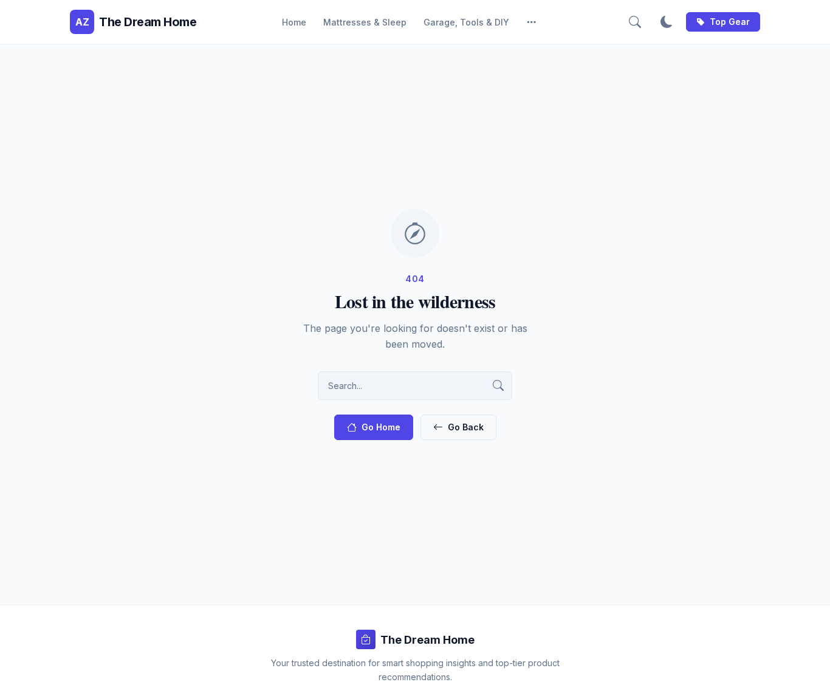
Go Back (466, 427)
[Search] (635, 22)
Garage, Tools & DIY (466, 22)
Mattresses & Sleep (364, 22)
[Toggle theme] (666, 22)
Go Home (381, 427)
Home (294, 22)
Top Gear (730, 21)
